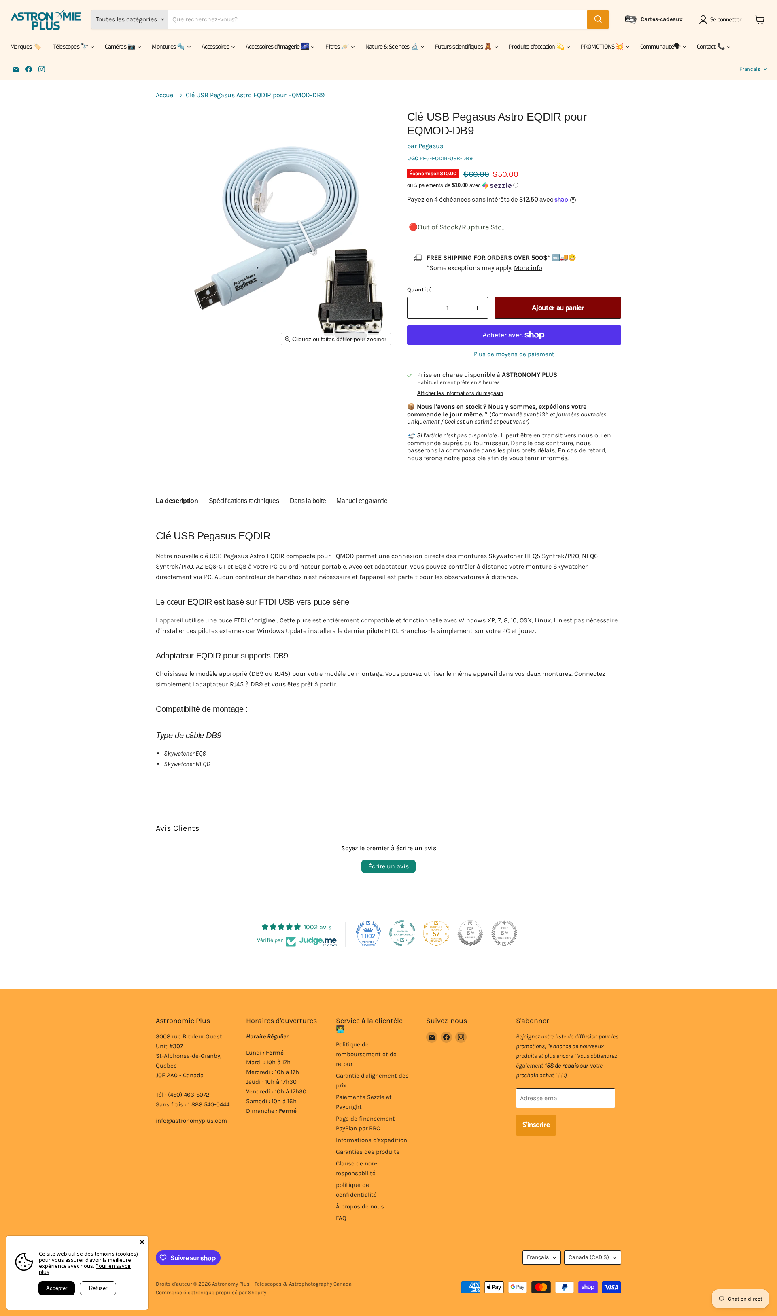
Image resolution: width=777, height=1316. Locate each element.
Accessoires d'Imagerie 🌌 (278, 46)
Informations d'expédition (371, 1140)
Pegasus (430, 146)
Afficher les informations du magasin (460, 393)
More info (528, 268)
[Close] (142, 1242)
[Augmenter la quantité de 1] (477, 308)
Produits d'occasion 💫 (537, 46)
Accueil (166, 95)
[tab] (177, 502)
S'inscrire (536, 1125)
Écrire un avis (388, 866)
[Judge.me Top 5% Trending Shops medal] (504, 933)
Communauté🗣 (660, 46)
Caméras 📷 (120, 46)
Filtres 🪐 (337, 46)
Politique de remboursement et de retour (366, 1054)
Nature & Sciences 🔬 (392, 46)
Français (749, 69)
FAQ (341, 1218)
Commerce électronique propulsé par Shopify (211, 1292)
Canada (589, 1257)
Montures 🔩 (169, 46)
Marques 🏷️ (25, 46)
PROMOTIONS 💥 (603, 46)
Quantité (419, 290)
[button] (722, 20)
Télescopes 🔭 (71, 46)
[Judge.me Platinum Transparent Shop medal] (402, 933)
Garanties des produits (367, 1151)
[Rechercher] (598, 19)
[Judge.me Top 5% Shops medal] (470, 933)
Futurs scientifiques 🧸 (464, 46)
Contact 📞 (711, 46)
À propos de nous (360, 1206)
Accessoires (216, 46)
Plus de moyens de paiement (514, 354)
